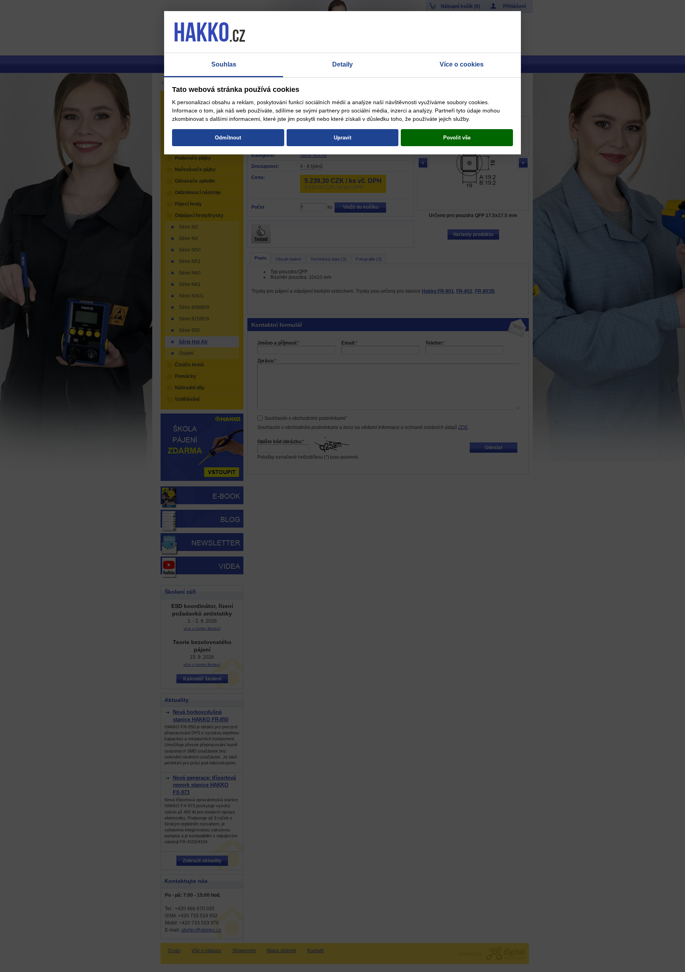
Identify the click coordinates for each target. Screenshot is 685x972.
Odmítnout (228, 138)
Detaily (342, 64)
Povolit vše (457, 138)
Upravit (342, 138)
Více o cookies (462, 64)
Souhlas (223, 64)
